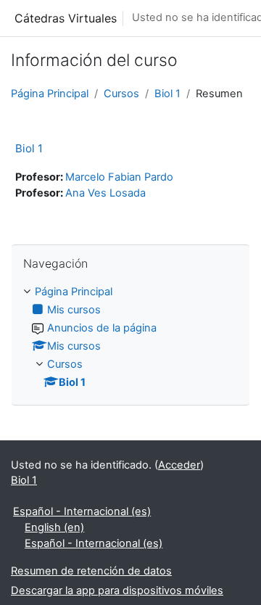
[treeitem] (130, 337)
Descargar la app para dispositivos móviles (117, 590)
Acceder (179, 465)
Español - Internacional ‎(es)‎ (82, 511)
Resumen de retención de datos (91, 570)
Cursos (121, 93)
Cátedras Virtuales (65, 18)
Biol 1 (167, 93)
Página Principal (49, 93)
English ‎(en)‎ (54, 527)
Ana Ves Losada (105, 192)
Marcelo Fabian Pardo (119, 177)
